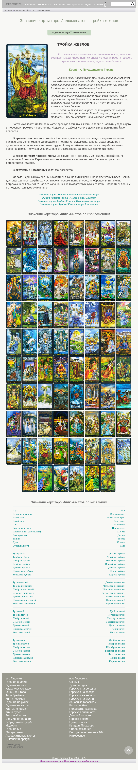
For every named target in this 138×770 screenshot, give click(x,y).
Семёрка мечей (21, 621)
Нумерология (78, 722)
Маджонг (11, 725)
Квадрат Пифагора (81, 725)
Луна (15, 542)
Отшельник (119, 524)
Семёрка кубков (21, 564)
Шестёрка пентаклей (113, 589)
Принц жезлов (117, 657)
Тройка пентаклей (22, 586)
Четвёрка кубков (116, 557)
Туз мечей (18, 611)
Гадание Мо (13, 729)
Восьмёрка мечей (115, 621)
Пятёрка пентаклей (23, 589)
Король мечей (117, 632)
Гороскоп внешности (82, 712)
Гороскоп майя (79, 718)
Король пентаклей (115, 603)
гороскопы (44, 4)
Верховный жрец (116, 517)
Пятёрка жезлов (21, 647)
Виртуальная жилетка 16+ (86, 732)
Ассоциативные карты (20, 735)
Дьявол (121, 535)
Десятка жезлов (116, 654)
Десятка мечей (117, 625)
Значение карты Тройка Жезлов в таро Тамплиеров (69, 204)
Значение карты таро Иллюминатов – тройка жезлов (69, 761)
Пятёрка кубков (21, 560)
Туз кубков (19, 553)
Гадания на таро (16, 685)
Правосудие (118, 528)
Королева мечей (21, 632)
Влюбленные (20, 521)
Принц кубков (117, 571)
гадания (59, 4)
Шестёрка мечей (116, 618)
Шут (15, 510)
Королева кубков (22, 574)
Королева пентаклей (24, 603)
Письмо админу (13, 744)
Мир (122, 545)
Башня (16, 538)
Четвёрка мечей (116, 614)
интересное (74, 4)
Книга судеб (14, 712)
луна (88, 4)
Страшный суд (21, 545)
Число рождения (80, 729)
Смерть (121, 531)
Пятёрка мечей (21, 618)
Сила (15, 524)
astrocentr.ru (13, 4)
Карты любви (78, 705)
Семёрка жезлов (21, 650)
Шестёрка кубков (115, 560)
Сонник (74, 681)
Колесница (119, 521)
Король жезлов (117, 661)
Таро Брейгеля (15, 695)
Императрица (117, 514)
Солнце (121, 542)
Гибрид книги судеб (19, 722)
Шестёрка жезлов (115, 647)
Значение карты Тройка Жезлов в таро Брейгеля (69, 197)
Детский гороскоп (80, 715)
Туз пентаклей (20, 582)
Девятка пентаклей (23, 596)
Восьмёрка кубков (115, 564)
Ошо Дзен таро (16, 692)
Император (19, 517)
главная (30, 4)
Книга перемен (15, 698)
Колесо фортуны (22, 528)
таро (34, 10)
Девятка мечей (21, 625)
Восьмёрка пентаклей (113, 593)
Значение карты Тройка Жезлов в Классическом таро (69, 194)
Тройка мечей (20, 614)
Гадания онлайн (16, 681)
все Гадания (14, 678)
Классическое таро (18, 688)
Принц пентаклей (115, 600)
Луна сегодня (78, 685)
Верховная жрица (22, 514)
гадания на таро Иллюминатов (69, 32)
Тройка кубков (21, 557)
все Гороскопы (78, 678)
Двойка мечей (117, 611)
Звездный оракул (17, 715)
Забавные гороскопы (82, 702)
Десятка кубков (116, 567)
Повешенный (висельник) (27, 531)
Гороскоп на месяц (81, 698)
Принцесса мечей (22, 629)
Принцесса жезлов (23, 657)
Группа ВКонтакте (14, 747)
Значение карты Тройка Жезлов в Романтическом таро (69, 201)
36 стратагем (14, 732)
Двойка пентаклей (115, 582)
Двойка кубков (117, 553)
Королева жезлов (22, 661)
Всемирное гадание (18, 718)
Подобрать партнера (82, 708)
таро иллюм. (44, 10)
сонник (98, 4)
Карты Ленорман (16, 708)
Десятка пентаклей (115, 596)
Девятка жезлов (21, 654)
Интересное (77, 735)
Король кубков (117, 574)
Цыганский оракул (18, 739)
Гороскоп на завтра (81, 692)
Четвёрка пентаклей (114, 586)
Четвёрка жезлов (116, 643)
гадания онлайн (22, 10)
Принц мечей (118, 629)
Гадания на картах (18, 705)
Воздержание (20, 535)
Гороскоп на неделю (82, 695)
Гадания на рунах (17, 702)
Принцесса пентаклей (25, 600)
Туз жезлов (19, 640)
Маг (123, 510)
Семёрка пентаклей (23, 593)
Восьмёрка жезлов (115, 650)
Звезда (121, 538)
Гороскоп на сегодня (82, 688)
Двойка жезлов (117, 640)
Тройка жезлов (21, 643)
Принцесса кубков (23, 571)
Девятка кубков (21, 567)
